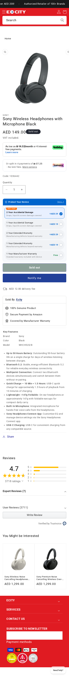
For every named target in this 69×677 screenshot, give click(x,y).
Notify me (34, 278)
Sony (6, 115)
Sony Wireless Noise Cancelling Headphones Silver (16, 578)
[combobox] (34, 20)
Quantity (7, 182)
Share (10, 436)
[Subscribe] (58, 635)
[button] (4, 12)
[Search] (62, 20)
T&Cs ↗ (60, 202)
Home (8, 38)
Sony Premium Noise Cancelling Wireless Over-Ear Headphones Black (49, 578)
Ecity (19, 299)
